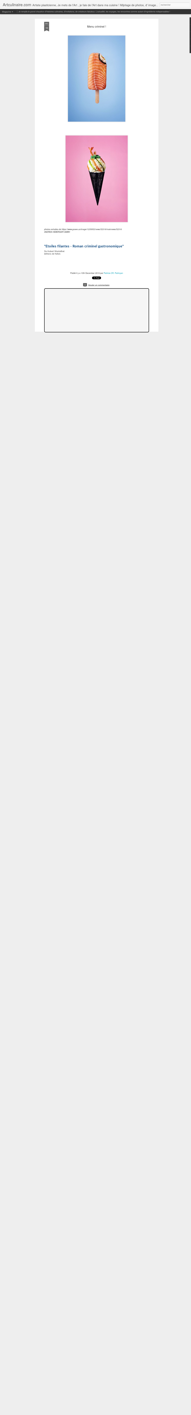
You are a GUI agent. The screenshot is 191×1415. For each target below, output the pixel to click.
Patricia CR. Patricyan (113, 273)
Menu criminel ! (96, 26)
